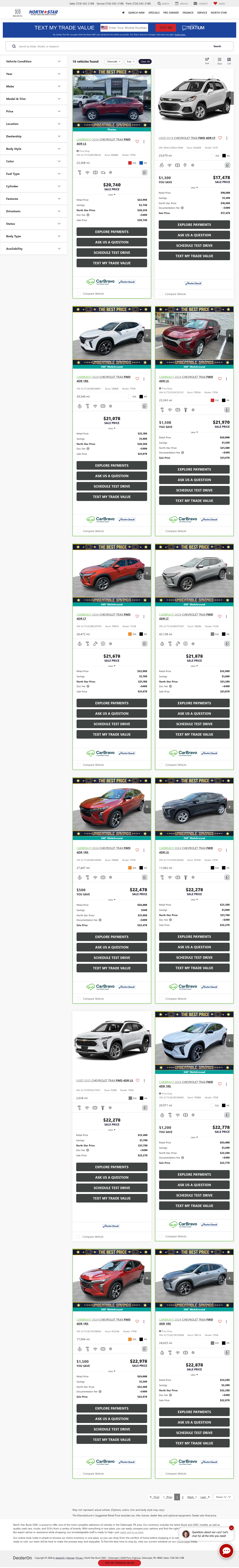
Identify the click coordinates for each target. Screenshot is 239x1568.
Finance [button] (188, 12)
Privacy (79, 1557)
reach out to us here (131, 1532)
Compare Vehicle (93, 293)
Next (191, 1497)
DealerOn (60, 1557)
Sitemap (70, 1557)
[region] (112, 212)
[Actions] (144, 141)
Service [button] (202, 12)
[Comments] (144, 172)
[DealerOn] (22, 1557)
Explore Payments (111, 231)
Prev (168, 1497)
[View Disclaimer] (111, 172)
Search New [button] (136, 12)
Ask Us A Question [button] (111, 242)
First (155, 1497)
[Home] (123, 13)
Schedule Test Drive (112, 252)
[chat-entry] (226, 1550)
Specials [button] (154, 12)
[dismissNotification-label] (231, 1528)
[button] (147, 98)
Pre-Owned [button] (171, 12)
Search (217, 46)
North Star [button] (219, 12)
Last (204, 1497)
